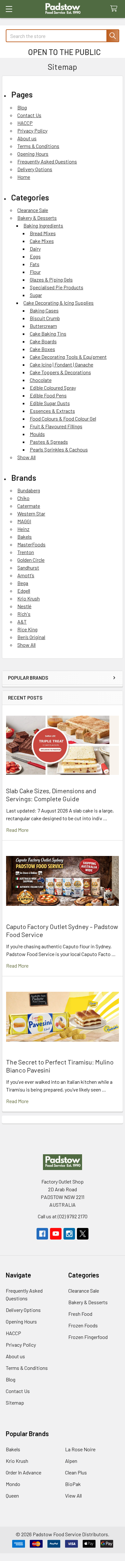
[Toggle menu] (9, 9)
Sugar (36, 295)
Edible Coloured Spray (53, 388)
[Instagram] (69, 1234)
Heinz (23, 529)
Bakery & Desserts (37, 218)
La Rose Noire (80, 1449)
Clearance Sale (32, 210)
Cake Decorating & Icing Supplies (58, 303)
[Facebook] (42, 1234)
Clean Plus (76, 1472)
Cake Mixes (42, 241)
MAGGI (24, 521)
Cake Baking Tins (48, 333)
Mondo (13, 1484)
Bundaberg (28, 490)
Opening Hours (32, 154)
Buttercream (43, 326)
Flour (35, 272)
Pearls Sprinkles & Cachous (59, 449)
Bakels (24, 537)
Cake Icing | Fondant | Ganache (61, 364)
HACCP (25, 123)
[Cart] (115, 9)
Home (23, 177)
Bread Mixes (43, 233)
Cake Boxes (42, 349)
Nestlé (24, 606)
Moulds (37, 434)
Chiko (23, 498)
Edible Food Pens (48, 395)
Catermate (28, 506)
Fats (34, 264)
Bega (22, 583)
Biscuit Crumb (45, 318)
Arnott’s (25, 575)
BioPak (73, 1484)
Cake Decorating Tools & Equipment (68, 357)
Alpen (71, 1461)
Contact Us (29, 115)
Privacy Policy (32, 130)
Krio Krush (28, 598)
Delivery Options (34, 169)
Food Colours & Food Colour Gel (63, 418)
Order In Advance (23, 1472)
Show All (26, 457)
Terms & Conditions (38, 146)
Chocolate (41, 380)
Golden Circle (31, 560)
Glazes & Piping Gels (51, 279)
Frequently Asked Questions (47, 161)
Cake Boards (43, 341)
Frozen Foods (83, 1325)
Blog (22, 107)
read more (17, 830)
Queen (12, 1495)
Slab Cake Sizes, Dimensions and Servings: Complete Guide (51, 795)
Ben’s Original (31, 637)
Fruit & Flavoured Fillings (56, 426)
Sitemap (15, 1402)
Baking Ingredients (43, 225)
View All (73, 1495)
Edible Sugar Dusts (50, 403)
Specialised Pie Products (56, 287)
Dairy (35, 249)
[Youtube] (56, 1234)
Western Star (31, 513)
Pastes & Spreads (49, 442)
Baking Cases (44, 310)
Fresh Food (80, 1314)
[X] (82, 1234)
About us (27, 138)
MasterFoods (31, 544)
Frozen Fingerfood (88, 1337)
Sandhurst (28, 567)
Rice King (27, 629)
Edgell (23, 591)
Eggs (35, 256)
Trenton (25, 552)
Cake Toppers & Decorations (60, 372)
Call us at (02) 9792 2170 (63, 1216)
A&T (22, 621)
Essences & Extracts (52, 411)
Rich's (23, 614)
